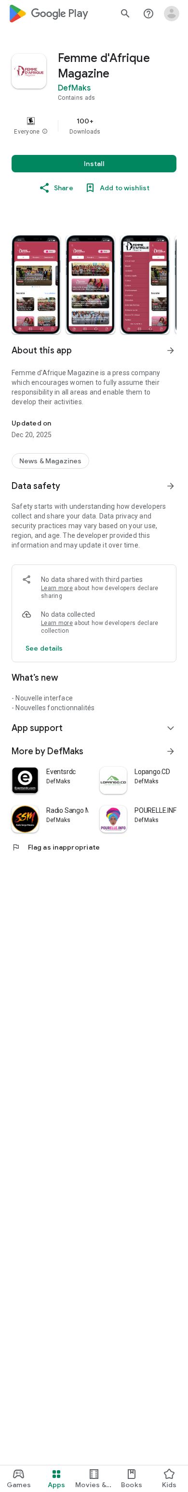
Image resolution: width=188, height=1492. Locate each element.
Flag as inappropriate (56, 847)
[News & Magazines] (50, 461)
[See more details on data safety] (44, 648)
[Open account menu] (171, 13)
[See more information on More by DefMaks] (170, 751)
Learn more (57, 588)
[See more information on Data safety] (170, 486)
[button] (45, 131)
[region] (94, 126)
